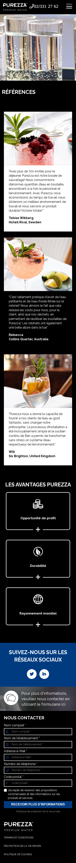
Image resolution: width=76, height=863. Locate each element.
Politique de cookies (18, 854)
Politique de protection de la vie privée (38, 811)
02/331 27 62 (46, 6)
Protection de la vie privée (22, 845)
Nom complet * (15, 725)
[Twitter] (32, 674)
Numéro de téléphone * (20, 764)
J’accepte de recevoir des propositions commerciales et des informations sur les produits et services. (34, 794)
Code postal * (13, 776)
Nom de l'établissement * (22, 738)
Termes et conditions (18, 837)
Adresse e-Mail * (15, 751)
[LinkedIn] (44, 674)
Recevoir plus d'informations (38, 804)
